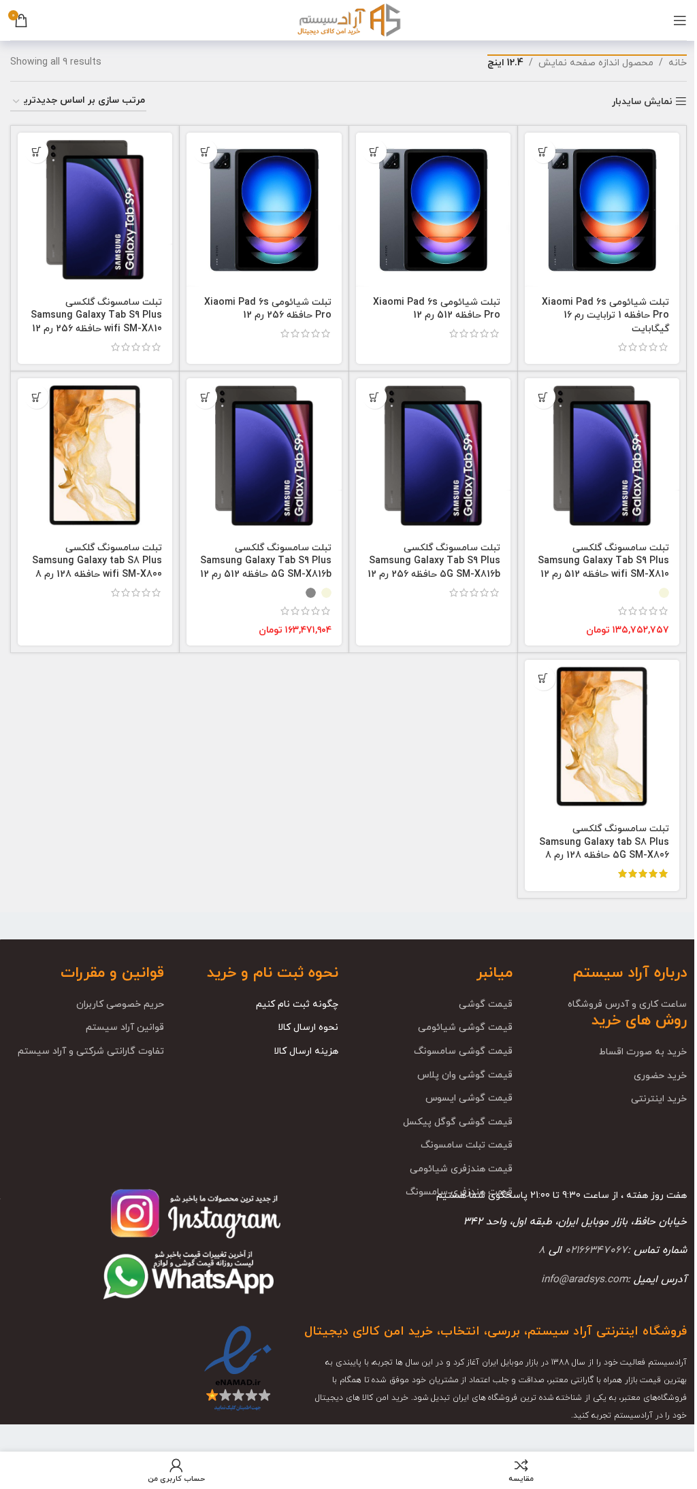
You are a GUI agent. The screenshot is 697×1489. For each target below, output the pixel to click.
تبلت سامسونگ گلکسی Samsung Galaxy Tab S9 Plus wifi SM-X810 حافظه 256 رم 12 (96, 315)
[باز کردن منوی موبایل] (680, 20)
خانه (677, 62)
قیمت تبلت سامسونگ (467, 1145)
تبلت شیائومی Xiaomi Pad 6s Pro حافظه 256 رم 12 (267, 309)
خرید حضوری (660, 1075)
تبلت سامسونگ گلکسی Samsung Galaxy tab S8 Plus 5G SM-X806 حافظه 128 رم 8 (604, 842)
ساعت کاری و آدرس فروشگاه (627, 1004)
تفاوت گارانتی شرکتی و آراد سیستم (91, 1051)
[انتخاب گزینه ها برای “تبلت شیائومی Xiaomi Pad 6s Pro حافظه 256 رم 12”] (205, 151)
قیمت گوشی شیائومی (465, 1027)
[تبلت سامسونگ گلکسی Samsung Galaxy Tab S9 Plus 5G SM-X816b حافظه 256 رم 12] (433, 455)
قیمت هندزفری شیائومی (461, 1168)
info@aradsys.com (584, 1279)
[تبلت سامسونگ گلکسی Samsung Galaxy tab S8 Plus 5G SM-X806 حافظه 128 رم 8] (602, 737)
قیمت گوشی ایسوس (469, 1098)
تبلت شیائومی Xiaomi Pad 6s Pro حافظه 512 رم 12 (436, 309)
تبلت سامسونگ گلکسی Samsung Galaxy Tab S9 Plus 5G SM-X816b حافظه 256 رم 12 (434, 561)
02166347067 (596, 1250)
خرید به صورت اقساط (643, 1051)
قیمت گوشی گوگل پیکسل (458, 1122)
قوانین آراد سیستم (125, 1027)
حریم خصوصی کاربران (120, 1004)
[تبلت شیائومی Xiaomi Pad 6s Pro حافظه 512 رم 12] (433, 210)
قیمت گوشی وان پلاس (465, 1075)
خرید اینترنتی (659, 1098)
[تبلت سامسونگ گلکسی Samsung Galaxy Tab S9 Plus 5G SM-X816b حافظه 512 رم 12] (264, 455)
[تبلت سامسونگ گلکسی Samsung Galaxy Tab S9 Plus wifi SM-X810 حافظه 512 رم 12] (602, 455)
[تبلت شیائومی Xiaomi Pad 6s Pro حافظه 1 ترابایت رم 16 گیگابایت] (602, 210)
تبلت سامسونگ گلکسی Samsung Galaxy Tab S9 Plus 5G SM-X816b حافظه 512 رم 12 (265, 561)
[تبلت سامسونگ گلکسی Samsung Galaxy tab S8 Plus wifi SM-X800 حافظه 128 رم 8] (95, 455)
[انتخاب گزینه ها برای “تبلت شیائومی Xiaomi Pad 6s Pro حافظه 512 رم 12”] (375, 151)
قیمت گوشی (486, 1004)
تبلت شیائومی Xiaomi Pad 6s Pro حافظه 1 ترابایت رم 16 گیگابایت (605, 315)
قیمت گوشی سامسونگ (463, 1051)
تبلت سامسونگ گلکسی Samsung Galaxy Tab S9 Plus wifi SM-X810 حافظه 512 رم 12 (603, 561)
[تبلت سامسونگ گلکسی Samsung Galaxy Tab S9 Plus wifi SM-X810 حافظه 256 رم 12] (95, 210)
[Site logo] (348, 19)
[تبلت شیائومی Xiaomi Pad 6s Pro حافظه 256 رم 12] (264, 210)
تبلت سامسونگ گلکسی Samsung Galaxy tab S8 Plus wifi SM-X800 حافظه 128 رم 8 (97, 561)
